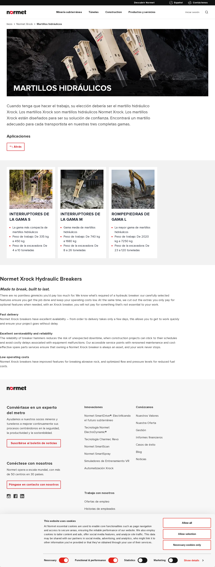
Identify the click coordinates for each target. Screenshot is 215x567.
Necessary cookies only (187, 544)
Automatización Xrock (99, 468)
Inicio (9, 24)
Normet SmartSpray (97, 454)
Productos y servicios (141, 12)
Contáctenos (200, 2)
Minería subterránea (69, 12)
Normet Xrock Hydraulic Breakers (41, 279)
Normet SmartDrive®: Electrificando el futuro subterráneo (107, 418)
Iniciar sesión (192, 12)
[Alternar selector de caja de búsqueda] (206, 12)
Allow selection (187, 533)
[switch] (113, 560)
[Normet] (16, 12)
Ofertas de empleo (96, 501)
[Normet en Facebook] (15, 497)
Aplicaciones (18, 136)
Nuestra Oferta (146, 423)
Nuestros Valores (147, 416)
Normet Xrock (24, 24)
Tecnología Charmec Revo (101, 439)
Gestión (141, 430)
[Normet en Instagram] (9, 497)
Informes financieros (149, 437)
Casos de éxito (145, 444)
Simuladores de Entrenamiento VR (106, 461)
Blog (139, 452)
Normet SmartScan (96, 446)
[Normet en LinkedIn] (22, 497)
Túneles (94, 12)
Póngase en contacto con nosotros (34, 484)
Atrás (18, 146)
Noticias (141, 459)
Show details (191, 560)
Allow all (187, 522)
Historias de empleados (99, 509)
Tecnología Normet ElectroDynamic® (97, 430)
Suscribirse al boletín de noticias (34, 443)
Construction (113, 12)
